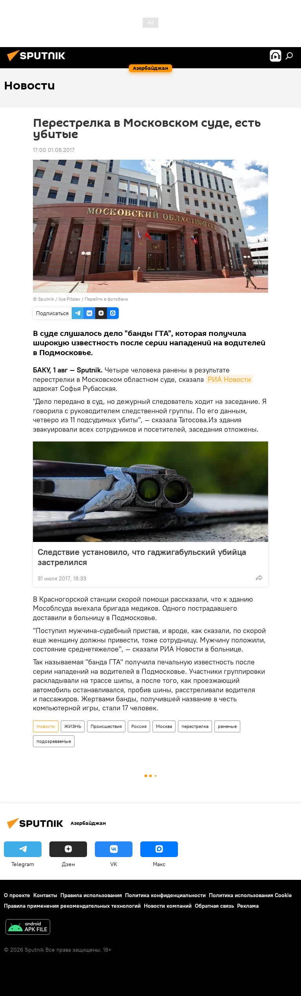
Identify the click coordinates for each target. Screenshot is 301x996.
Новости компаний (168, 905)
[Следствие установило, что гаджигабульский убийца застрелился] (150, 491)
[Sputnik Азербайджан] (38, 62)
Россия (139, 726)
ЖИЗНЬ (72, 726)
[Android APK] (27, 928)
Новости (45, 726)
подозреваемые (53, 741)
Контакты (45, 895)
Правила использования (91, 895)
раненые (227, 726)
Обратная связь (214, 905)
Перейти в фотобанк (106, 299)
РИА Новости (229, 379)
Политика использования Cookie (250, 895)
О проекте (17, 895)
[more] (259, 578)
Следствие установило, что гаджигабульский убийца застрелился (142, 557)
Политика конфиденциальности (165, 895)
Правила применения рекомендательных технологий (72, 905)
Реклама (248, 905)
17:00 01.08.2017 (53, 149)
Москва (164, 726)
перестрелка (195, 726)
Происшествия (106, 726)
